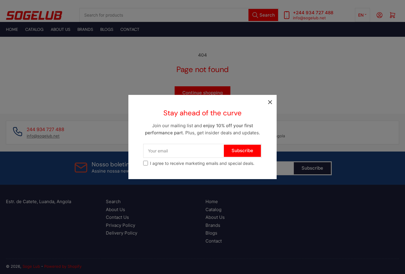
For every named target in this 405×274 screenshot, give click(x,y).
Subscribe (242, 150)
